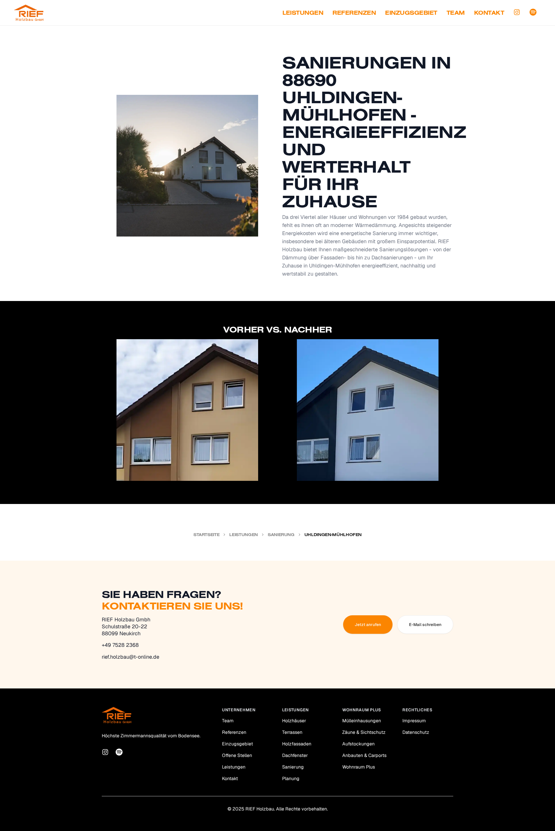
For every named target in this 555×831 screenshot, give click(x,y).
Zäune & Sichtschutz (364, 732)
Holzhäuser (294, 721)
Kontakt (489, 12)
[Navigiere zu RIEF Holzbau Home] (28, 13)
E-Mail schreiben (425, 624)
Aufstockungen (358, 744)
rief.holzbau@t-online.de (130, 656)
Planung (290, 778)
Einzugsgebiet (411, 12)
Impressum (414, 721)
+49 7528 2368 (120, 645)
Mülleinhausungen (361, 721)
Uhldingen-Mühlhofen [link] (333, 534)
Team (456, 12)
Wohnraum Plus (358, 767)
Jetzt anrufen (368, 624)
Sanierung (281, 534)
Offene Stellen (237, 755)
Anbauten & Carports (364, 755)
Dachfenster (295, 755)
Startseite (206, 534)
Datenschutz (415, 732)
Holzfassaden (296, 744)
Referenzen (354, 12)
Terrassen (292, 732)
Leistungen (302, 12)
